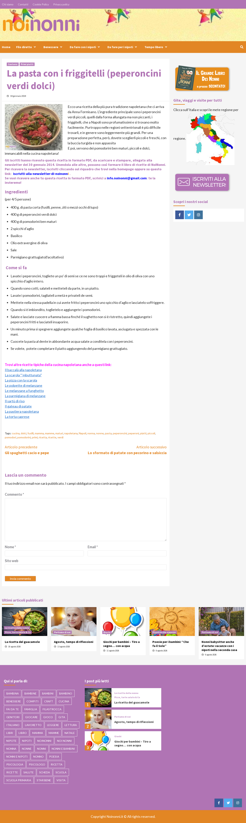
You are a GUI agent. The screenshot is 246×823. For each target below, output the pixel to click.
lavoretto (33, 725)
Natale (70, 732)
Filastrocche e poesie (164, 632)
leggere (53, 725)
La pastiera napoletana (22, 411)
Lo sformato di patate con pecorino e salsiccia (127, 450)
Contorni (12, 64)
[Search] (241, 47)
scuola (61, 772)
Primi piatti (27, 64)
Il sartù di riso (15, 401)
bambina (12, 693)
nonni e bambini (63, 748)
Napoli (82, 433)
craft (48, 701)
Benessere (50, 47)
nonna (91, 433)
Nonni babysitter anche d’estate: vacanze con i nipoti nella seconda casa (219, 646)
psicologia (14, 764)
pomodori (10, 437)
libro (23, 732)
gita (61, 717)
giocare (31, 717)
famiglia (30, 709)
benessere (13, 701)
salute (28, 772)
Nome (10, 547)
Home (6, 47)
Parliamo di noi (62, 632)
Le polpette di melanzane (23, 385)
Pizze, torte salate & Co (18, 632)
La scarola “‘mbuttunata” (23, 375)
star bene (44, 780)
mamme (49, 433)
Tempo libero (154, 47)
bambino (65, 693)
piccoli (151, 433)
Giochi (107, 632)
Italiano (12, 725)
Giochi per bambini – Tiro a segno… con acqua (121, 644)
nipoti (27, 740)
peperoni (133, 433)
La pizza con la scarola (21, 380)
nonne (100, 433)
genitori (13, 717)
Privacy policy (61, 4)
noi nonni (64, 740)
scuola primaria (18, 780)
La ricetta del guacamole (22, 642)
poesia (54, 756)
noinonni (44, 740)
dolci (23, 433)
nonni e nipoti (17, 756)
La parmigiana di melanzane (25, 396)
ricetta (43, 437)
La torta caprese (17, 416)
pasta (108, 433)
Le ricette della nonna (17, 627)
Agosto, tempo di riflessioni (73, 642)
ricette (52, 437)
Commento (14, 494)
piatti (143, 433)
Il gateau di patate (18, 406)
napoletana (71, 433)
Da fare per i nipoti (120, 47)
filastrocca (52, 709)
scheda (44, 772)
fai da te (12, 709)
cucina (16, 433)
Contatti (23, 4)
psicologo (37, 764)
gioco (48, 717)
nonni (41, 748)
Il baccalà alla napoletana (23, 370)
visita (61, 780)
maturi (59, 433)
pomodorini (24, 437)
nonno (38, 756)
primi (35, 437)
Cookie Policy (41, 4)
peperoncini (120, 433)
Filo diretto (24, 47)
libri (9, 732)
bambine (30, 693)
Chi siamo (7, 4)
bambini (48, 693)
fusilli (30, 433)
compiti (33, 701)
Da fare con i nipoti (83, 47)
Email (93, 547)
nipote (11, 740)
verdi (60, 437)
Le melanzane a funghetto (24, 391)
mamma (39, 433)
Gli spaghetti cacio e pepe (27, 450)
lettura (71, 725)
